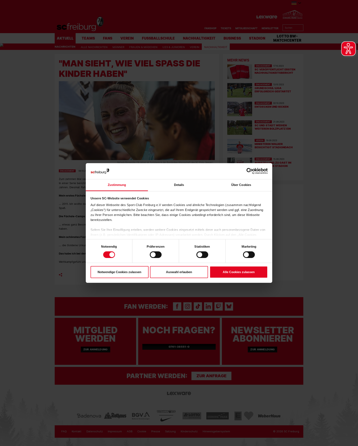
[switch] (156, 254)
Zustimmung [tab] (117, 185)
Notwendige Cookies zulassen (119, 272)
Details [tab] (179, 185)
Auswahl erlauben (179, 272)
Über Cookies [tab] (241, 185)
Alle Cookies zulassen (239, 272)
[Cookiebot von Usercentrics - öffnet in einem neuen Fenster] (249, 171)
